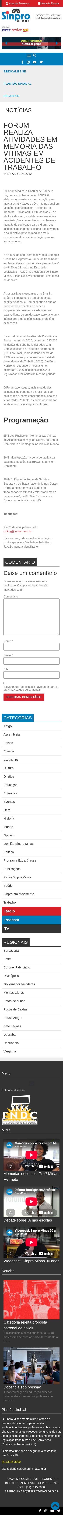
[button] (29, 56)
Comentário (12, 596)
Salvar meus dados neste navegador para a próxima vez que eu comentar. (31, 688)
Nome (8, 641)
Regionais (11, 96)
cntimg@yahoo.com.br (17, 531)
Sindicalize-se (15, 71)
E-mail (8, 655)
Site (6, 669)
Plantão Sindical (17, 83)
